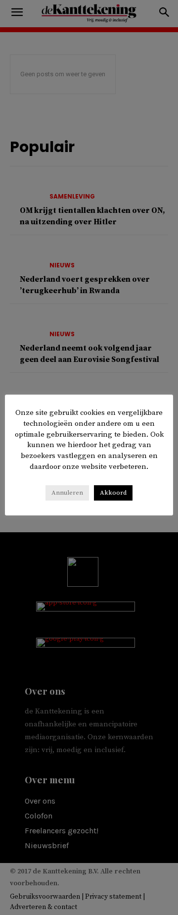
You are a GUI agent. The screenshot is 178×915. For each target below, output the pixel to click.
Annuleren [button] (67, 493)
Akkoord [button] (113, 493)
